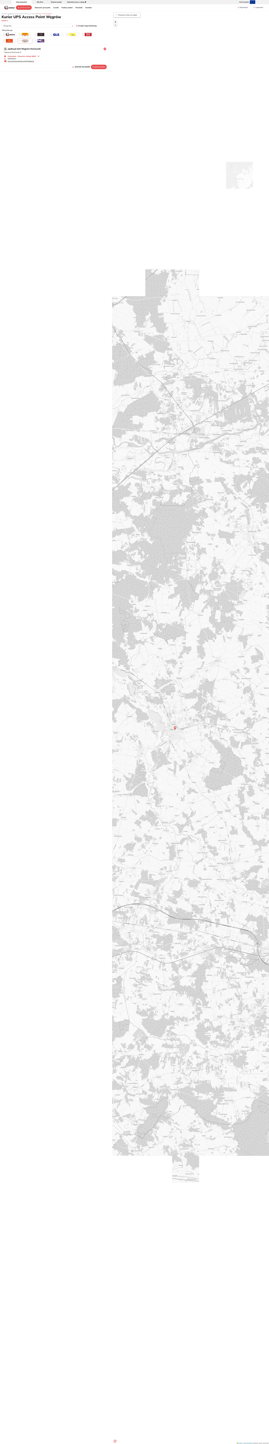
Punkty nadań (67, 8)
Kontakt (88, 8)
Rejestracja (243, 7)
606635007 (12, 59)
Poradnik (78, 8)
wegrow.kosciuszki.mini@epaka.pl (21, 61)
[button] (175, 727)
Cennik (56, 8)
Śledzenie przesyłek (42, 8)
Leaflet (240, 1443)
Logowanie (259, 7)
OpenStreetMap (248, 1443)
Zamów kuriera (25, 7)
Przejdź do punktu (98, 67)
